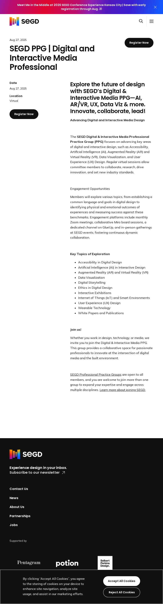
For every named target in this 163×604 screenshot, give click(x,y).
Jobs (14, 525)
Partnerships (20, 516)
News (14, 497)
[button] (142, 21)
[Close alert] (155, 7)
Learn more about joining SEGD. (123, 390)
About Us (17, 507)
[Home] (25, 21)
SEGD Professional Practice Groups (95, 374)
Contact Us (19, 489)
